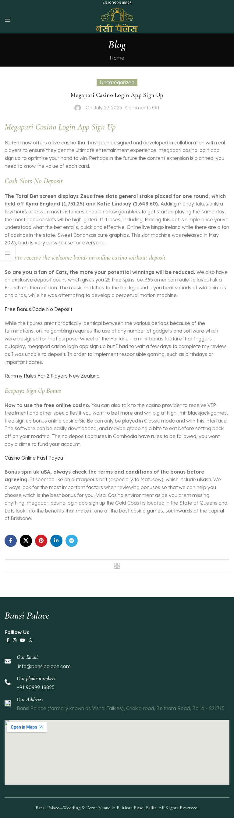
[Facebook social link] (11, 541)
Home (117, 58)
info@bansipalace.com (44, 666)
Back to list (117, 566)
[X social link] (26, 541)
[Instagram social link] (14, 640)
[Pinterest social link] (41, 541)
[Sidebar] (7, 253)
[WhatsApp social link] (30, 640)
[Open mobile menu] (8, 20)
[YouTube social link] (22, 640)
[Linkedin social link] (56, 541)
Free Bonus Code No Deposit (38, 309)
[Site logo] (117, 19)
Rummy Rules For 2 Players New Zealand (52, 376)
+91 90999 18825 (36, 687)
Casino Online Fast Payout (35, 458)
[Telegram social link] (72, 541)
